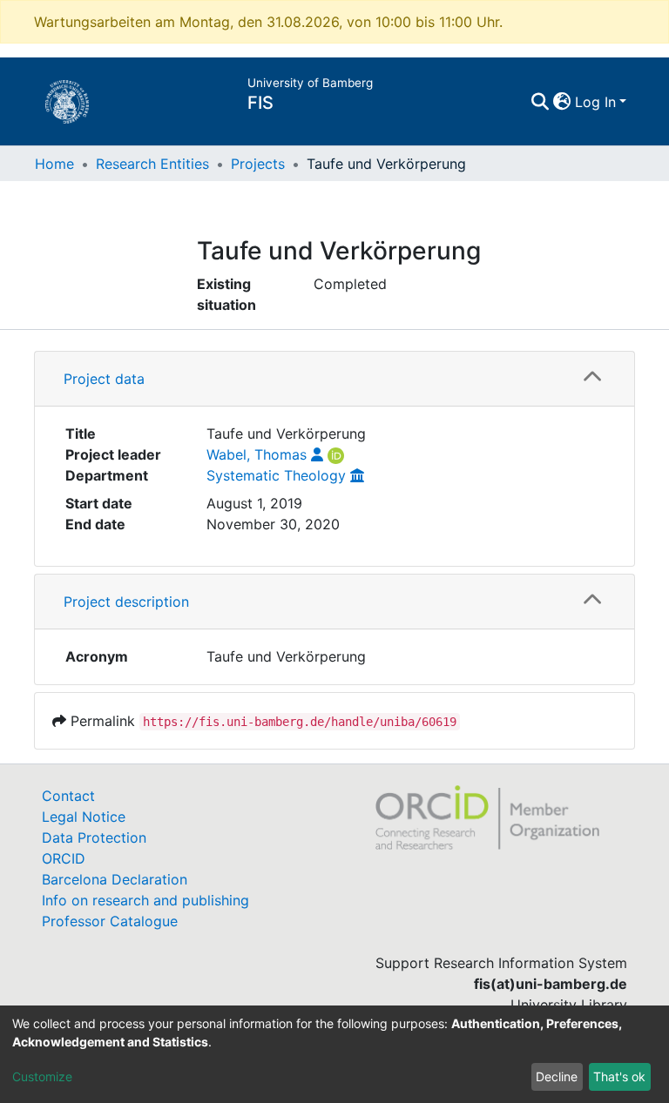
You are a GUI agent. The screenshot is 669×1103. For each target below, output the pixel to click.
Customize (42, 1076)
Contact (68, 795)
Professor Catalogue (110, 921)
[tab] (334, 379)
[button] (562, 101)
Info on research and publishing (145, 900)
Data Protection (94, 837)
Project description (126, 601)
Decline (557, 1076)
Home (54, 163)
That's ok (619, 1076)
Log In (595, 102)
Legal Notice (83, 816)
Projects (258, 163)
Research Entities (152, 163)
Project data (104, 378)
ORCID (63, 858)
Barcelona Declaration (114, 879)
